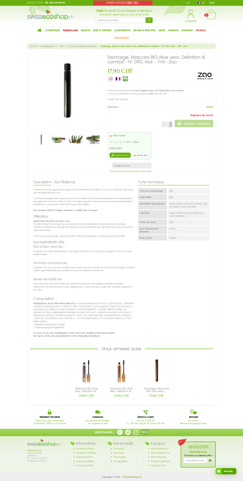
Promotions (119, 448)
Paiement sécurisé (84, 456)
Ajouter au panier (197, 123)
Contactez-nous (158, 465)
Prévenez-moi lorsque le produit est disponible (130, 171)
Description (42, 182)
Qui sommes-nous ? (160, 448)
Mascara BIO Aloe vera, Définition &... (86, 390)
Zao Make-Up (65, 182)
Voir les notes (115, 148)
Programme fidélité (85, 461)
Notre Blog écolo (158, 456)
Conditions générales (160, 461)
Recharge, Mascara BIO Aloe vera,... (156, 390)
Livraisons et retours (85, 448)
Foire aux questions (85, 465)
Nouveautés (119, 452)
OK (149, 20)
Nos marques (120, 456)
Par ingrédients (120, 461)
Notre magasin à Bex (160, 452)
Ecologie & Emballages (86, 452)
